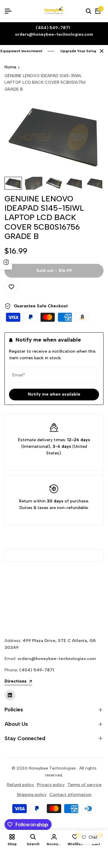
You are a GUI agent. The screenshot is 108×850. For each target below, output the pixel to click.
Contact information (71, 794)
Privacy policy (50, 784)
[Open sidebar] (6, 262)
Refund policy (20, 784)
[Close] (101, 51)
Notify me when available (54, 394)
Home (10, 67)
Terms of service (84, 784)
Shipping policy (31, 794)
